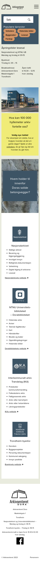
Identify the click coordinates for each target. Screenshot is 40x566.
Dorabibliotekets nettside (15, 348)
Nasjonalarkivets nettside (15, 277)
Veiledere (10, 31)
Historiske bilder (26, 31)
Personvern (34, 557)
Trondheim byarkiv (20, 441)
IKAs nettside (10, 411)
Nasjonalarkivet (20, 245)
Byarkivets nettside (13, 464)
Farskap (9, 38)
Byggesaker (11, 35)
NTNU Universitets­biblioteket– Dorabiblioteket (20, 311)
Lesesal (24, 35)
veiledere (11, 146)
